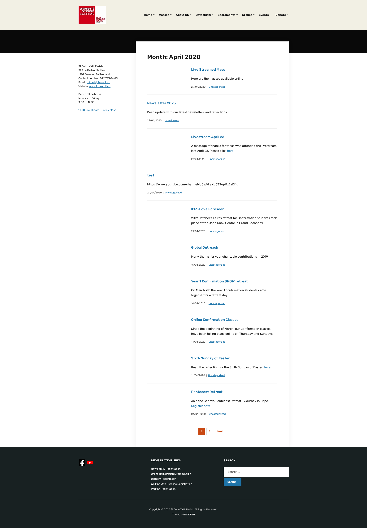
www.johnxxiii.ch (99, 86)
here (230, 151)
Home (148, 15)
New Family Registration (165, 469)
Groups (247, 15)
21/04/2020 (198, 231)
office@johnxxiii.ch (98, 82)
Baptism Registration (163, 478)
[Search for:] (256, 472)
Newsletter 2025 (161, 103)
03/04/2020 (198, 413)
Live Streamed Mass (208, 69)
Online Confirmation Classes (215, 320)
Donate (280, 15)
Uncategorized (217, 86)
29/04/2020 (198, 86)
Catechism (203, 15)
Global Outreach (204, 247)
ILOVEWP (189, 514)
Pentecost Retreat (206, 392)
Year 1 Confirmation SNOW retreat (219, 281)
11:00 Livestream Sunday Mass (97, 110)
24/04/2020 (154, 192)
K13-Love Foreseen (207, 209)
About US (182, 15)
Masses (164, 15)
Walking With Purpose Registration (171, 484)
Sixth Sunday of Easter (210, 358)
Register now (200, 406)
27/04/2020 (198, 159)
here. (267, 367)
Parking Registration (163, 489)
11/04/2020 (198, 375)
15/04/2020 (198, 264)
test (150, 175)
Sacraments (226, 15)
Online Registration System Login (171, 473)
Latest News (172, 120)
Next (220, 431)
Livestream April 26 (207, 137)
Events (264, 15)
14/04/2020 (198, 303)
